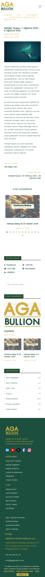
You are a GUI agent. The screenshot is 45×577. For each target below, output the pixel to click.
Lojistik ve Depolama (14, 472)
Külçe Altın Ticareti (13, 461)
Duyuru (23, 393)
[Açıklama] (22, 314)
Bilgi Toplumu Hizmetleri (15, 518)
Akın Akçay (14, 34)
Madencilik (10, 476)
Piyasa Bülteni (31, 15)
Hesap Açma (11, 489)
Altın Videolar (23, 383)
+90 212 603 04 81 (13, 555)
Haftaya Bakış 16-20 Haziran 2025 (22, 223)
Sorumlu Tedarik (12, 497)
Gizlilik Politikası (12, 521)
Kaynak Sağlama (12, 465)
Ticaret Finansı (12, 480)
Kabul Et (22, 575)
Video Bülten (23, 409)
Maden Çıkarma (12, 469)
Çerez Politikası (12, 529)
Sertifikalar (10, 508)
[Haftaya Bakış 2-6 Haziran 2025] (32, 344)
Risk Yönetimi (11, 501)
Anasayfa (8, 15)
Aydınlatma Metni (13, 525)
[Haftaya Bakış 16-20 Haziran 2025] (22, 206)
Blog (19, 15)
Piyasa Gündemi (23, 404)
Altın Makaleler (23, 378)
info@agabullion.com (14, 560)
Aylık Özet (23, 388)
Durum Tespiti (11, 505)
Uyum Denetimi (12, 493)
